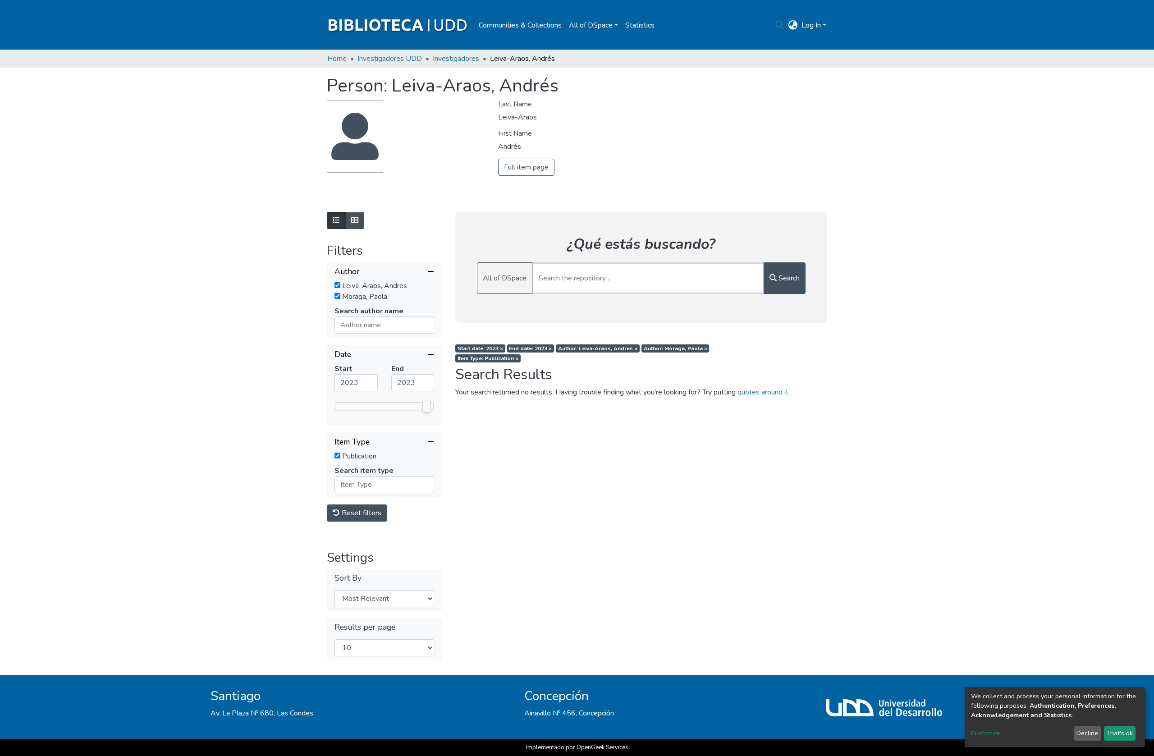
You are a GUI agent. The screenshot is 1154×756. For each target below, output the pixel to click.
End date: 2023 (530, 348)
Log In (811, 25)
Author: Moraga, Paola (675, 348)
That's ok (1119, 733)
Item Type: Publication (488, 358)
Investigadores (456, 59)
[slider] (426, 406)
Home (337, 59)
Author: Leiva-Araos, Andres (597, 348)
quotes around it (762, 392)
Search (788, 278)
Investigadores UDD (389, 59)
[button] (793, 25)
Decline (1087, 733)
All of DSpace (505, 278)
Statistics (640, 25)
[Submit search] (780, 25)
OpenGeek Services (602, 747)
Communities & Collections (520, 25)
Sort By (348, 578)
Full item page (526, 167)
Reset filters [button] (360, 513)
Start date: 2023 (480, 348)
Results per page (364, 627)
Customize (985, 733)
